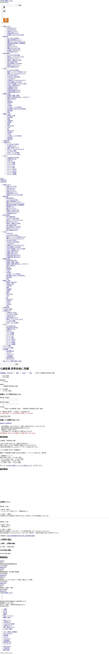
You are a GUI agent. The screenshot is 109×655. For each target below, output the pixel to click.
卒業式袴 (9, 102)
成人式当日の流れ (12, 61)
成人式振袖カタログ (12, 66)
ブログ (5, 156)
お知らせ (9, 160)
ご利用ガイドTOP (11, 312)
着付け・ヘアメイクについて (15, 56)
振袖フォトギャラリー (13, 65)
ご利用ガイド (7, 142)
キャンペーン (10, 165)
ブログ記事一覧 (10, 326)
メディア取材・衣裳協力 (10, 631)
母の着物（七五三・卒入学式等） (16, 109)
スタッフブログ (7, 633)
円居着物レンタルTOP (6, 373)
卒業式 (5, 614)
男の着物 (9, 110)
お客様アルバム (11, 159)
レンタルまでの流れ (12, 38)
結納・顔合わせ (11, 98)
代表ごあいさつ (11, 28)
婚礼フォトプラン (12, 46)
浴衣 (8, 112)
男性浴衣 (9, 139)
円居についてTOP (11, 186)
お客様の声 (6, 140)
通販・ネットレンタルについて (15, 41)
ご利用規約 (9, 356)
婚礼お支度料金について (13, 40)
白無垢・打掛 (10, 115)
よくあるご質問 (11, 151)
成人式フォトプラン (12, 58)
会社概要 (5, 635)
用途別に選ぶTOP (11, 260)
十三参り (8, 304)
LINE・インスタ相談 (12, 152)
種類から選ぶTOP (11, 282)
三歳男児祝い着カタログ (13, 257)
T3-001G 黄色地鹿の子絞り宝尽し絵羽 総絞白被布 (20, 535)
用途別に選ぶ (7, 93)
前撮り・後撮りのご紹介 (13, 60)
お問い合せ (3, 180)
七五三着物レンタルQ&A (14, 82)
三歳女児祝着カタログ (13, 90)
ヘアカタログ (10, 78)
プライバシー (10, 354)
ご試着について (11, 146)
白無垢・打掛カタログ (13, 50)
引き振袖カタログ (12, 51)
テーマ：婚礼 (10, 167)
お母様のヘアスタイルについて (15, 80)
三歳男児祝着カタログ (13, 92)
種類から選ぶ (7, 114)
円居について (7, 26)
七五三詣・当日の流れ (13, 77)
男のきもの (10, 125)
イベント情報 (10, 162)
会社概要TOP (10, 351)
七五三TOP (9, 233)
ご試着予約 (3, 181)
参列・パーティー (8, 615)
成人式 (8, 100)
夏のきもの (10, 130)
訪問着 (8, 122)
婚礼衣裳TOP (10, 198)
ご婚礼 (5, 609)
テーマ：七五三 (11, 171)
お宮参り (9, 105)
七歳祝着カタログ (12, 87)
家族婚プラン (10, 45)
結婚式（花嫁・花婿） (13, 95)
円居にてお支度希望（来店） (13, 408)
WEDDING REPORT (12, 157)
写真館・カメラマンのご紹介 (15, 34)
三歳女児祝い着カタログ (13, 255)
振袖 (8, 119)
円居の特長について (12, 33)
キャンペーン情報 (8, 347)
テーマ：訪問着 (11, 174)
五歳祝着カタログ (12, 88)
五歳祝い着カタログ (12, 253)
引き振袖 (9, 117)
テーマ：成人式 (11, 169)
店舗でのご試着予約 (5, 423)
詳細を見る (3, 567)
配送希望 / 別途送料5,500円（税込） (33, 408)
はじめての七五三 (12, 75)
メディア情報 (10, 164)
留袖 (8, 124)
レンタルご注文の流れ (13, 55)
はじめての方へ (11, 29)
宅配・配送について (12, 147)
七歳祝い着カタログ (12, 252)
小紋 (8, 127)
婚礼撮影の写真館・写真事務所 (15, 43)
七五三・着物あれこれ (13, 85)
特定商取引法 (10, 357)
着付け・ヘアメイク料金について (16, 72)
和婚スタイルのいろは (13, 48)
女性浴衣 (9, 137)
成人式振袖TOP (10, 216)
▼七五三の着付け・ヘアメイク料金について (19, 465)
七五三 (5, 68)
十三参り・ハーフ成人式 (13, 107)
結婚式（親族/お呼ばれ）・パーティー (17, 97)
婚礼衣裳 (5, 36)
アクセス (8, 352)
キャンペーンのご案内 (13, 154)
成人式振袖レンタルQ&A (14, 63)
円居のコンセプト (12, 31)
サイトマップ (10, 359)
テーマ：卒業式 (11, 172)
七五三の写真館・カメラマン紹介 (16, 83)
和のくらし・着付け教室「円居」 (12, 361)
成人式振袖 (6, 53)
